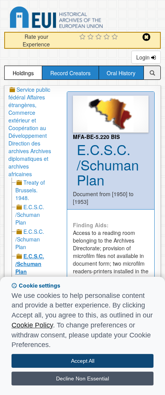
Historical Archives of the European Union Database (78, 18)
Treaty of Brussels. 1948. (30, 190)
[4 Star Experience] (108, 37)
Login (143, 57)
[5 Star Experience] (116, 37)
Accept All (82, 361)
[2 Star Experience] (91, 37)
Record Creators (70, 73)
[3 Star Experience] (100, 37)
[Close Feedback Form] (146, 37)
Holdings (23, 73)
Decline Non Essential (82, 378)
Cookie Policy (32, 325)
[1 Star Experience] (83, 37)
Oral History (121, 73)
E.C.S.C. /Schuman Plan (29, 214)
